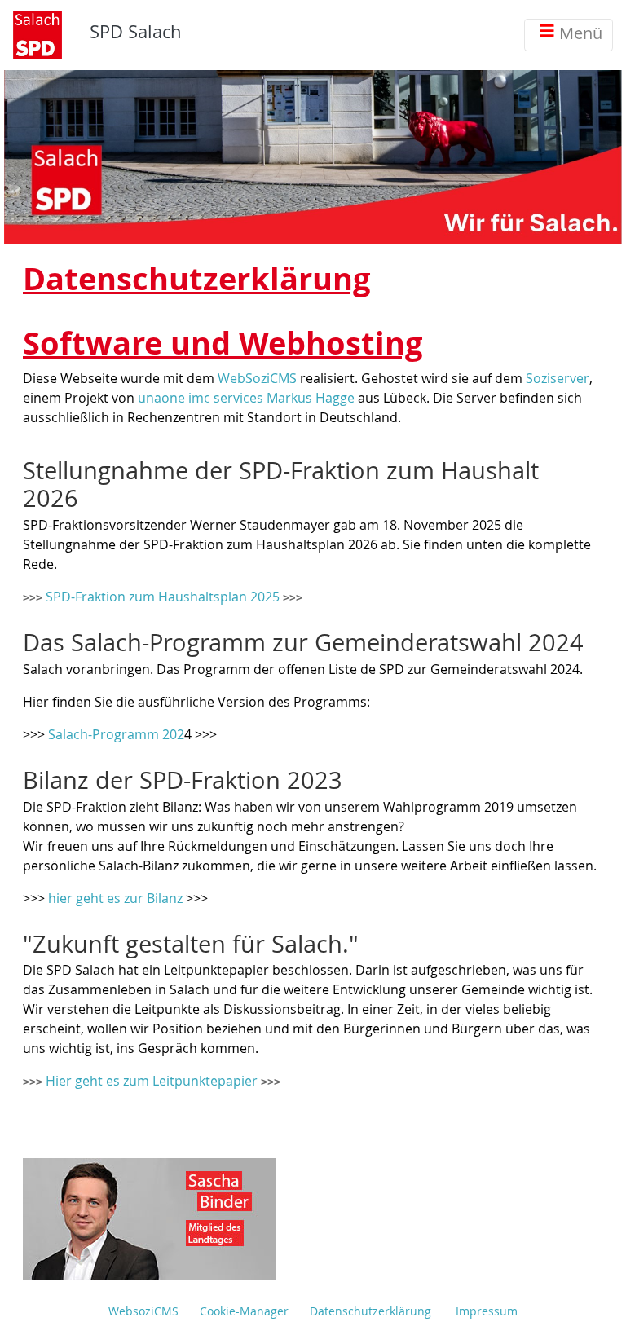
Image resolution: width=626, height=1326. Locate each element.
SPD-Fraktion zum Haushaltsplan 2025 (164, 597)
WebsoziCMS (143, 1311)
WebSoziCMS (257, 378)
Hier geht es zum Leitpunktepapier (153, 1081)
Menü (580, 33)
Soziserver (557, 378)
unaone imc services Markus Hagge (246, 398)
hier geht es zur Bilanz (115, 898)
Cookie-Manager (244, 1311)
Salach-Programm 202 (116, 734)
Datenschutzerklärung (370, 1311)
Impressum (487, 1311)
